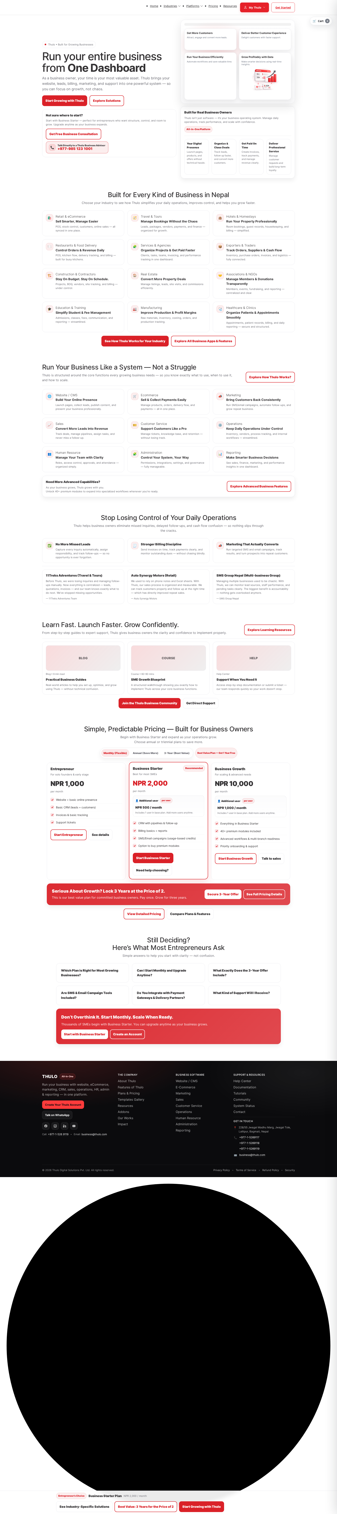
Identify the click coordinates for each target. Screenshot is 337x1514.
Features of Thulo (131, 1087)
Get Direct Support (200, 703)
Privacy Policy (221, 1170)
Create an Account (127, 1034)
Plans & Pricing (129, 1093)
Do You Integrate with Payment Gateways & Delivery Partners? (161, 995)
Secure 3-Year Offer (223, 894)
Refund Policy (270, 1170)
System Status (244, 1106)
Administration (186, 1124)
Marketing (183, 1093)
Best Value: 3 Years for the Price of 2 (146, 1507)
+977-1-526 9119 (58, 1134)
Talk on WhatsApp (57, 1115)
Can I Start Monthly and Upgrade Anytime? (161, 972)
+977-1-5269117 (249, 1137)
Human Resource (188, 1118)
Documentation (244, 1087)
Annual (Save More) (145, 753)
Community (241, 1099)
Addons (123, 1112)
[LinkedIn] (64, 1126)
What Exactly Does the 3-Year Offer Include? (240, 972)
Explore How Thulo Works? (270, 377)
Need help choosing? (152, 870)
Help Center (242, 1081)
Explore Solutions (107, 101)
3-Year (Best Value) (177, 753)
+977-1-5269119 (249, 1148)
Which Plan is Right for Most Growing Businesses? (89, 972)
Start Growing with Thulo (64, 101)
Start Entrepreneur (68, 835)
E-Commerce (185, 1087)
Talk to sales (271, 858)
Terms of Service (246, 1170)
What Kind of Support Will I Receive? (241, 993)
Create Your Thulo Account (63, 1104)
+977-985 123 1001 (75, 149)
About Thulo (127, 1081)
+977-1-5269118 (249, 1143)
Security (290, 1170)
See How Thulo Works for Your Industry (135, 341)
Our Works (125, 1118)
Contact (239, 1112)
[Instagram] (55, 1126)
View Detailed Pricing (144, 914)
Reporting (183, 1130)
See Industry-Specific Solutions (84, 1507)
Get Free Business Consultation (73, 134)
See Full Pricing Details (264, 894)
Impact (123, 1124)
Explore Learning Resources (269, 630)
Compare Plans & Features (190, 914)
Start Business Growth (235, 858)
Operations (184, 1112)
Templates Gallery (131, 1099)
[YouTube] (74, 1126)
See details (100, 835)
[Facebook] (46, 1126)
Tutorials (239, 1093)
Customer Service (189, 1106)
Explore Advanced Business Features (259, 486)
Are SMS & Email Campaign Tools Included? (86, 995)
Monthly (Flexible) (115, 753)
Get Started (283, 7)
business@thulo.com (94, 1134)
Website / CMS (187, 1081)
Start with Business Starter (84, 1034)
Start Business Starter (153, 858)
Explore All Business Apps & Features (203, 341)
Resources (125, 1106)
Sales (180, 1099)
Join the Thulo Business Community (149, 703)
